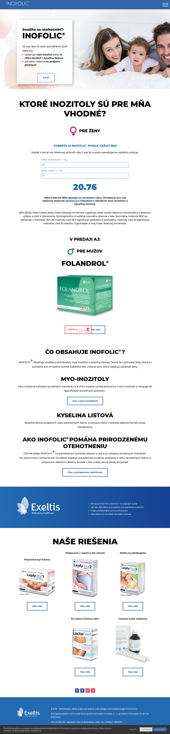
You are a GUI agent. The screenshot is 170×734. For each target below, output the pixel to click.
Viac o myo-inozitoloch (85, 401)
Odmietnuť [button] (146, 729)
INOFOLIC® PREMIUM (79, 200)
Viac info (95, 329)
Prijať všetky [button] (160, 729)
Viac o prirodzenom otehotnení (85, 472)
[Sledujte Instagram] (88, 690)
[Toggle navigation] (165, 4)
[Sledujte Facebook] (77, 690)
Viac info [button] (133, 729)
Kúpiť (46, 77)
